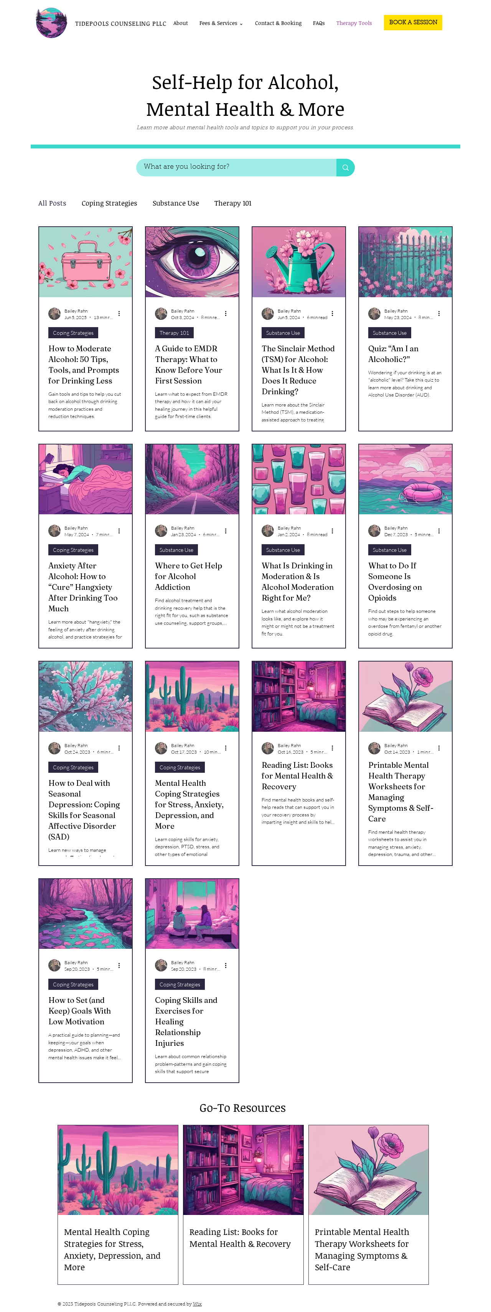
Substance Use (176, 202)
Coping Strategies (109, 202)
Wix (197, 1304)
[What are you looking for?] (345, 167)
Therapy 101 (232, 202)
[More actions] (121, 313)
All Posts (52, 202)
